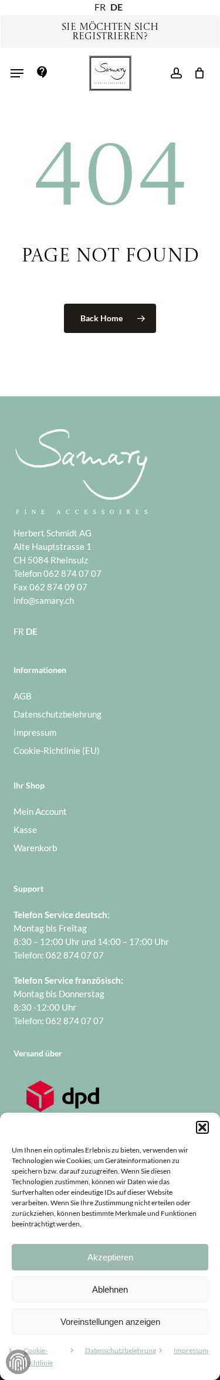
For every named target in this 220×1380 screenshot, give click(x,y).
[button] (202, 1127)
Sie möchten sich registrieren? (110, 32)
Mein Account (40, 811)
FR (100, 6)
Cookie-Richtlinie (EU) (56, 750)
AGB (22, 696)
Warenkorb (35, 847)
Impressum (191, 1350)
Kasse (25, 829)
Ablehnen (110, 1289)
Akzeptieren (110, 1257)
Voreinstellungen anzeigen (110, 1322)
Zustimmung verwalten (18, 1362)
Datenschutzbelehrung (120, 1350)
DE (116, 6)
